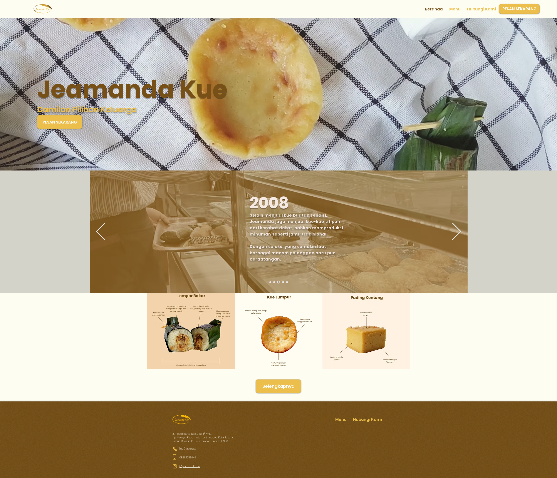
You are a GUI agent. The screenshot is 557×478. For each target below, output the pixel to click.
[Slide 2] (274, 282)
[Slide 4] (278, 282)
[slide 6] (287, 282)
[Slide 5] (282, 282)
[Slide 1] (270, 282)
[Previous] (100, 232)
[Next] (456, 232)
